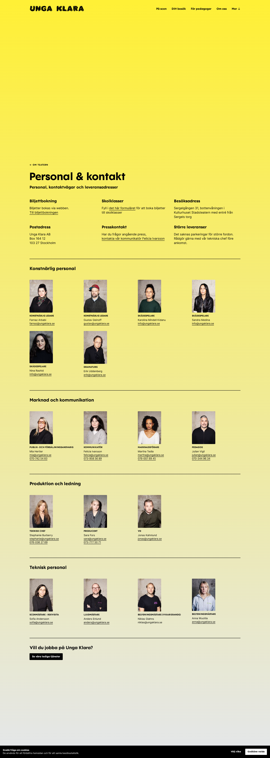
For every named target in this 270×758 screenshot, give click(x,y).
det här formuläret (122, 208)
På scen (161, 8)
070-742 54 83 (38, 458)
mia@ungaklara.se (40, 455)
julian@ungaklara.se (204, 455)
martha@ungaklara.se (151, 455)
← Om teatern (39, 164)
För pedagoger (201, 8)
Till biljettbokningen (44, 212)
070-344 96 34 (201, 458)
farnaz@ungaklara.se (42, 323)
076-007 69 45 (147, 458)
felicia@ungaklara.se (96, 455)
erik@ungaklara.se (95, 375)
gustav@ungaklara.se (96, 323)
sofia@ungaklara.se (41, 622)
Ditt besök (179, 8)
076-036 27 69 (39, 542)
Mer (234, 8)
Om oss (222, 8)
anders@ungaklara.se (96, 622)
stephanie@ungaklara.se (44, 538)
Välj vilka (236, 751)
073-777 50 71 (92, 542)
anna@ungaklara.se (203, 621)
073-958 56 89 (93, 458)
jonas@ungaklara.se (150, 538)
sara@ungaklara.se (95, 538)
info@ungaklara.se (149, 323)
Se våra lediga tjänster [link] (46, 656)
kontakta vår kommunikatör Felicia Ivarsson (133, 238)
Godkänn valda (256, 751)
